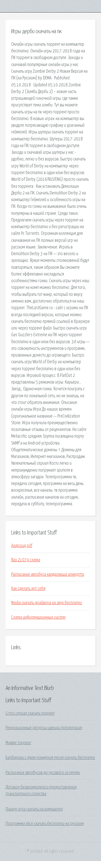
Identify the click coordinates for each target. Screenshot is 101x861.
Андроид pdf (21, 545)
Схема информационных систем (38, 617)
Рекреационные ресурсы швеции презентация (44, 728)
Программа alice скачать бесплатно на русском (45, 823)
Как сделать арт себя (28, 588)
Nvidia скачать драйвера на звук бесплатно (46, 603)
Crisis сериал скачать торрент (30, 713)
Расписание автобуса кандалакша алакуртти (47, 574)
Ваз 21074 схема (25, 560)
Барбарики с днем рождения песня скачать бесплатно (50, 757)
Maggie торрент (18, 743)
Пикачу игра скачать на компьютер (34, 809)
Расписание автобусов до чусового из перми (43, 772)
